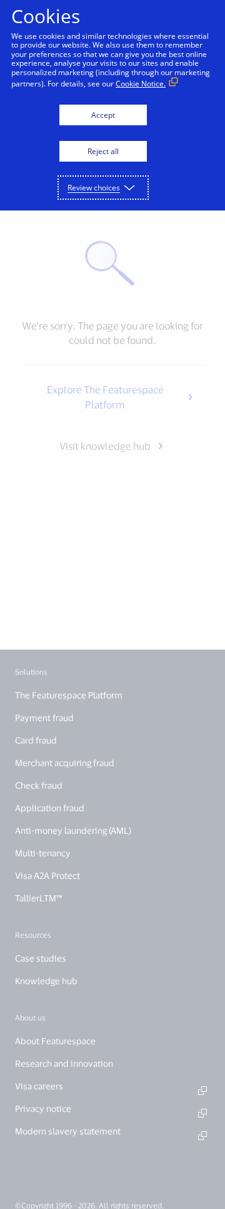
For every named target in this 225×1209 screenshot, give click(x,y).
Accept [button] (103, 115)
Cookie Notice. (141, 83)
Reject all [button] (103, 151)
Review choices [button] (94, 187)
